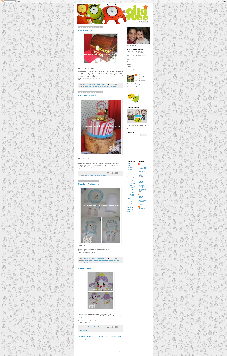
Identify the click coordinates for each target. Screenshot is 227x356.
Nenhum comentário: (101, 84)
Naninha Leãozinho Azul (88, 184)
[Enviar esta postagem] (108, 84)
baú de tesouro (96, 86)
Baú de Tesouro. (85, 30)
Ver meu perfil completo (132, 86)
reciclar (114, 86)
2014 (129, 198)
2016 (129, 174)
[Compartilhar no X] (114, 84)
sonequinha (87, 262)
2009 (129, 209)
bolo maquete (91, 175)
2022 (129, 163)
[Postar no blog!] (112, 84)
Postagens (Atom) (86, 339)
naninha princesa (112, 328)
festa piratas (109, 86)
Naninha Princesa (85, 268)
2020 (129, 168)
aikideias (86, 86)
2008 (129, 211)
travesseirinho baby (83, 330)
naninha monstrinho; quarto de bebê (100, 328)
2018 (129, 170)
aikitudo (90, 86)
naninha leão (81, 262)
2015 (129, 176)
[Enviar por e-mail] (111, 84)
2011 (129, 205)
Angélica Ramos (141, 75)
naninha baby (116, 260)
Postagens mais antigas (117, 336)
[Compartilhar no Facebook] (116, 84)
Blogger (120, 351)
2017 (129, 172)
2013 (129, 201)
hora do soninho (102, 260)
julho (131, 180)
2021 (129, 165)
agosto (131, 178)
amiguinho (91, 260)
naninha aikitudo (109, 260)
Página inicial (101, 336)
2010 (129, 207)
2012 (129, 203)
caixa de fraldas (103, 86)
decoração (96, 260)
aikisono (86, 260)
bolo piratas (97, 175)
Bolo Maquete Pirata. (87, 95)
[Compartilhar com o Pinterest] (117, 84)
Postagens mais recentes (85, 336)
